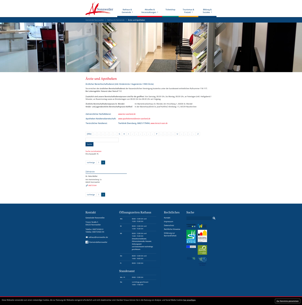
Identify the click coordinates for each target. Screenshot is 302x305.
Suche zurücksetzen (93, 151)
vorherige (91, 162)
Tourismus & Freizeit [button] (188, 11)
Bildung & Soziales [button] (207, 11)
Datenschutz (169, 225)
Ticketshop (170, 9)
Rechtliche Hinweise (172, 229)
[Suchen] (214, 218)
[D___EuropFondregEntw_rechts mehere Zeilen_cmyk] (191, 246)
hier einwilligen (189, 300)
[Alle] (89, 134)
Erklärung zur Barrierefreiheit (170, 234)
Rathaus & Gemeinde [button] (127, 11)
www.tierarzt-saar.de (159, 123)
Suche (89, 144)
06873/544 (92, 185)
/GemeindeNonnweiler (98, 242)
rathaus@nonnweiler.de (98, 237)
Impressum (168, 221)
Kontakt (167, 217)
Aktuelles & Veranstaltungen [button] (149, 11)
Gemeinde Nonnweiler (95, 20)
